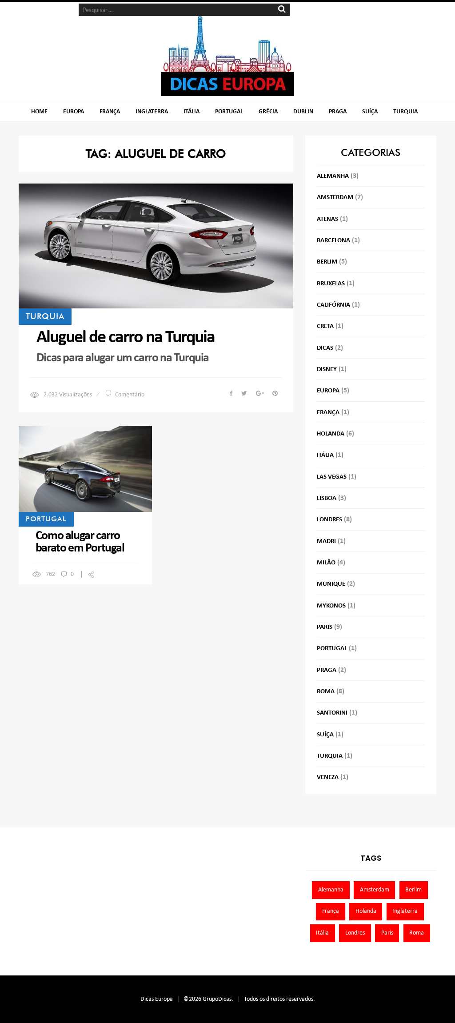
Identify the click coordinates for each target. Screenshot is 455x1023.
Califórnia (333, 305)
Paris (324, 627)
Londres (329, 519)
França (110, 111)
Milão (326, 562)
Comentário (129, 395)
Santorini (332, 713)
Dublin (303, 111)
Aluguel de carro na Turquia (125, 338)
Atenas (327, 219)
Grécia (268, 111)
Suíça (370, 111)
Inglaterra (152, 111)
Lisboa (326, 498)
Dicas (325, 348)
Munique (331, 584)
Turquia (405, 111)
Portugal (229, 111)
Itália (192, 111)
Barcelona (333, 240)
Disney (327, 369)
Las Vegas (332, 477)
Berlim (327, 262)
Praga (338, 111)
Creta (325, 326)
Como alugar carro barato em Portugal (80, 542)
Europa (73, 111)
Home (39, 111)
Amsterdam (335, 197)
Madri (326, 541)
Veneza (328, 777)
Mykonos (331, 606)
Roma (326, 691)
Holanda (330, 434)
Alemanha (333, 176)
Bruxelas (331, 283)
